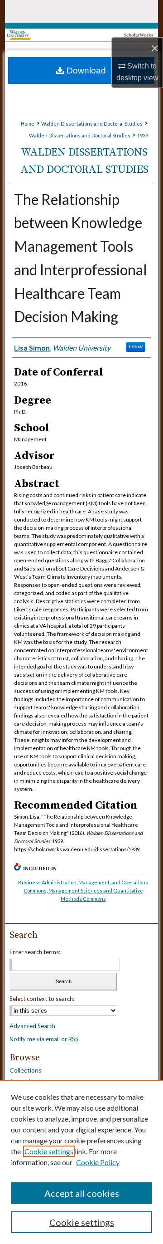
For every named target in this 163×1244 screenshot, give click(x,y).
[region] (81, 1162)
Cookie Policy (98, 1162)
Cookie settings (48, 1151)
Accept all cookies (81, 1193)
